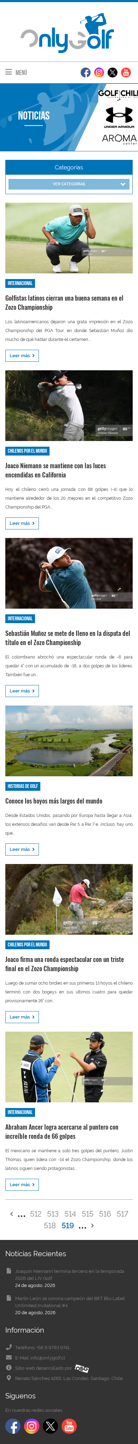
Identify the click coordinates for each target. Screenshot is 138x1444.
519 (68, 1225)
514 (70, 1213)
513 (53, 1213)
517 (122, 1213)
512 (35, 1213)
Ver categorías (69, 184)
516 (105, 1213)
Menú (21, 72)
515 (87, 1213)
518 (50, 1225)
